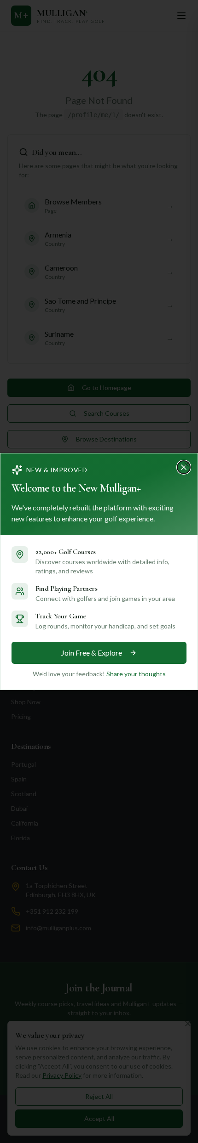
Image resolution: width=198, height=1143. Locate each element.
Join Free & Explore (91, 652)
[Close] (186, 464)
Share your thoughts (136, 674)
